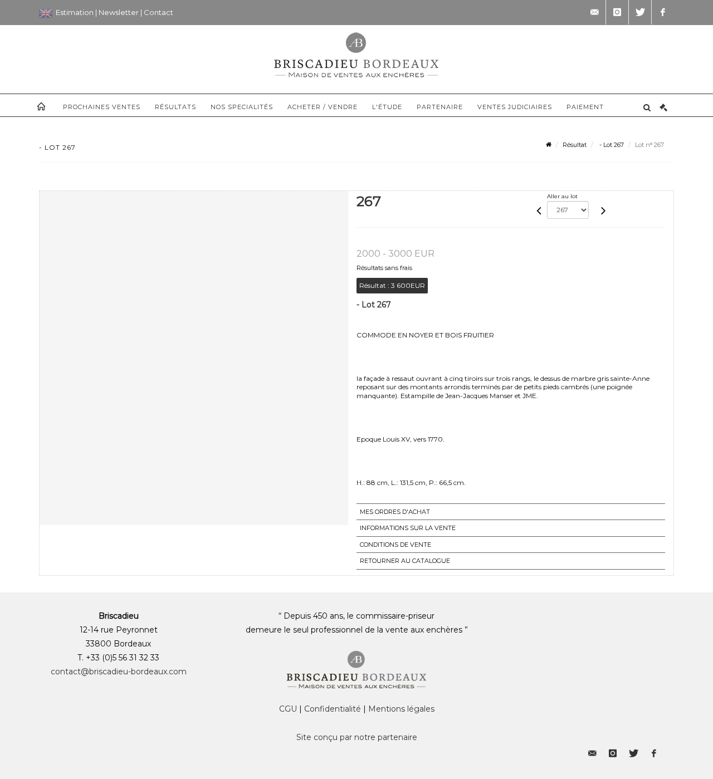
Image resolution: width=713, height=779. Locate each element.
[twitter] (640, 12)
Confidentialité (332, 709)
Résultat (575, 145)
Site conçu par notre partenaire (356, 737)
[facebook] (663, 12)
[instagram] (617, 12)
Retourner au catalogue (405, 561)
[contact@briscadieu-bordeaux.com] (594, 12)
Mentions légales (401, 709)
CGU (288, 709)
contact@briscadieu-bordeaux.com (119, 672)
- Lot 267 (611, 145)
